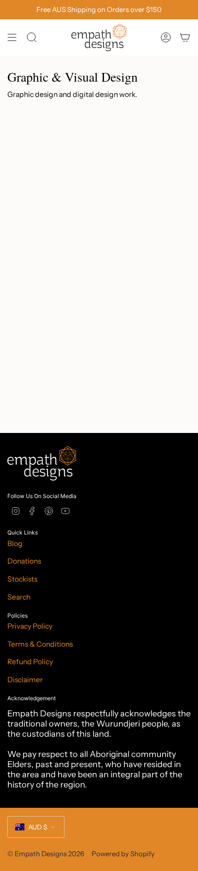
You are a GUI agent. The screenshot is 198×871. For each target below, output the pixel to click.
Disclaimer (25, 679)
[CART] (185, 37)
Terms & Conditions (40, 644)
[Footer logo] (41, 463)
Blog (15, 543)
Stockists (22, 579)
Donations (24, 561)
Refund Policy (30, 661)
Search (18, 597)
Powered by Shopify (123, 854)
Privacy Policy (29, 626)
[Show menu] (12, 37)
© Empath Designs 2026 (45, 854)
